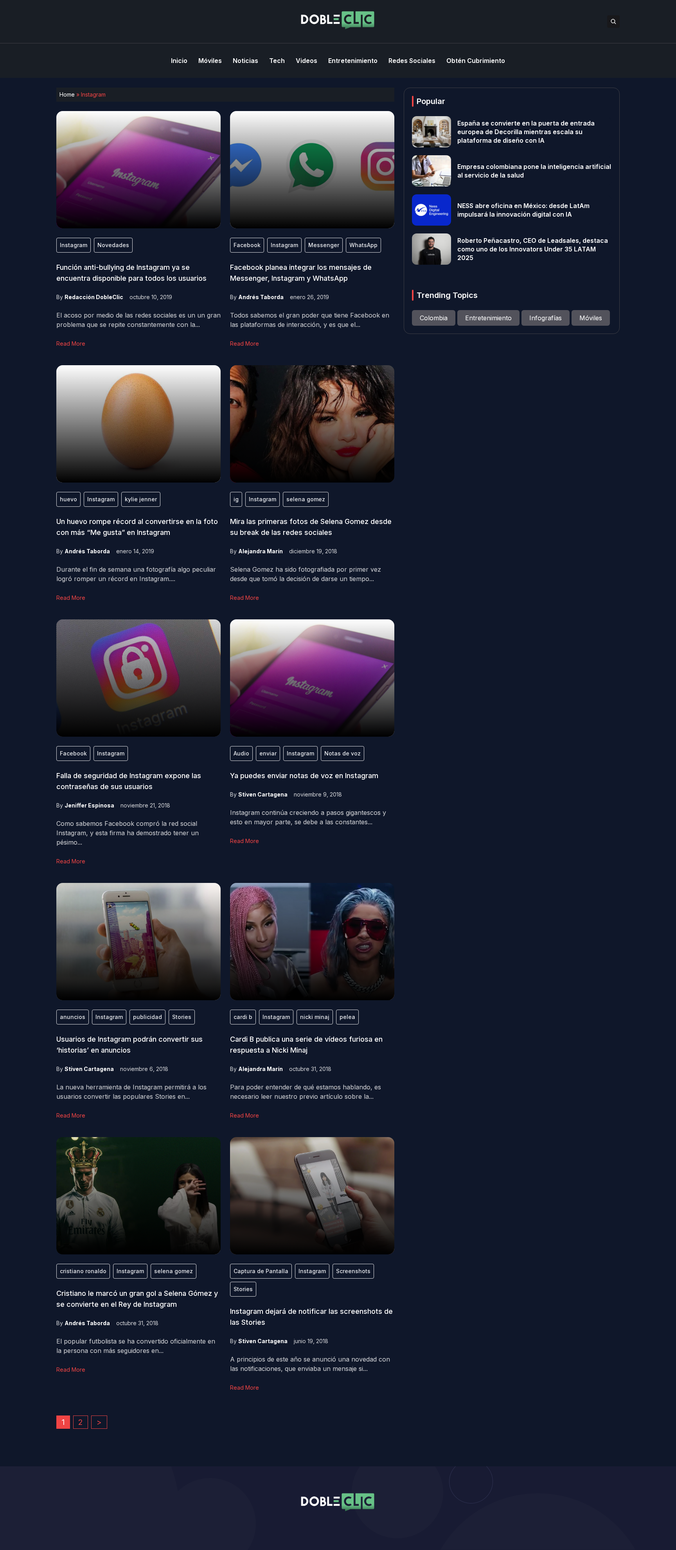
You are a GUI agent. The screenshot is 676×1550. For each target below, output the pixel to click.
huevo (68, 499)
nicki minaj (314, 1017)
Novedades (113, 245)
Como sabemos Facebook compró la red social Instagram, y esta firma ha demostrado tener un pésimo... (127, 833)
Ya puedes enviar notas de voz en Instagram (304, 775)
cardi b (243, 1017)
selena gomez (305, 499)
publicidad (147, 1017)
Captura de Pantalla (261, 1271)
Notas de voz (342, 753)
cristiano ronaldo (83, 1271)
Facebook (247, 245)
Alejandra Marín (260, 551)
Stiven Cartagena (263, 794)
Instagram (73, 245)
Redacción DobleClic (94, 297)
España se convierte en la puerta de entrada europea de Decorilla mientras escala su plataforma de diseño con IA (526, 131)
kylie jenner (141, 499)
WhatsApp (363, 245)
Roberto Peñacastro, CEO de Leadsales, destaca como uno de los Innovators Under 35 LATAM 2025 (532, 249)
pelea (347, 1017)
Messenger (323, 245)
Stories (181, 1017)
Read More (70, 343)
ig (236, 499)
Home (67, 94)
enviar (268, 753)
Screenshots (353, 1271)
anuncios (72, 1017)
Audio (241, 753)
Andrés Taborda (261, 297)
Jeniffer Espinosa (89, 805)
